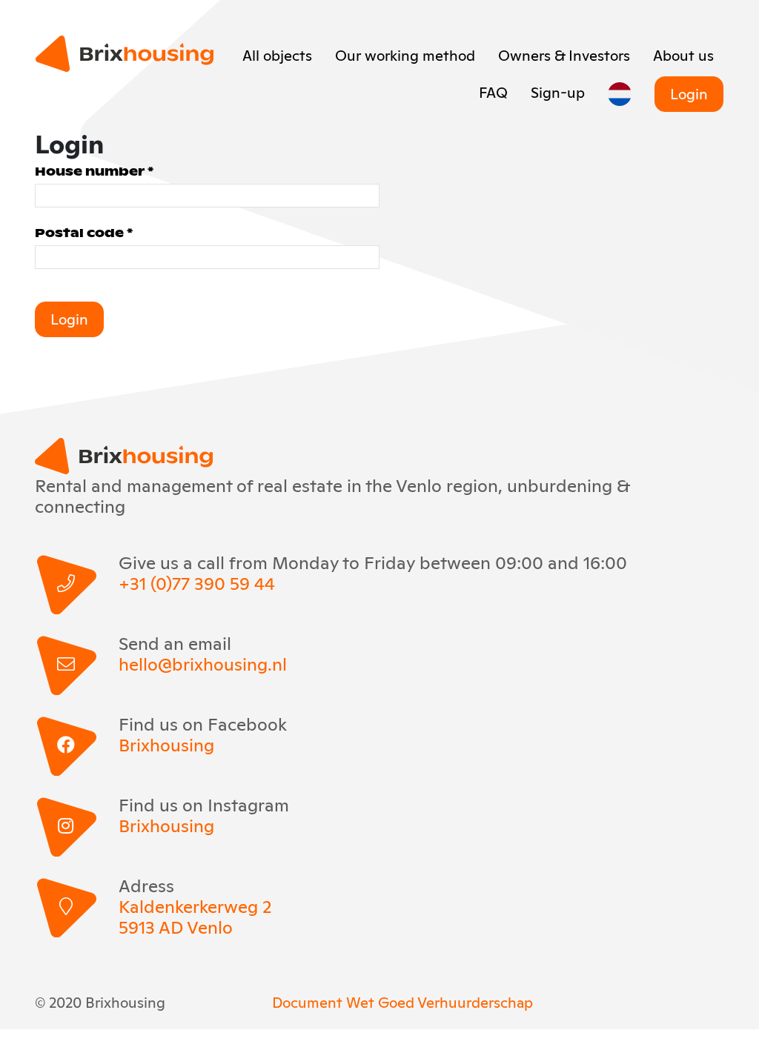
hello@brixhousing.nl (203, 663)
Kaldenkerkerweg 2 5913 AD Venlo (195, 916)
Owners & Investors (564, 54)
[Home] (124, 54)
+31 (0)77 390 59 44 (197, 582)
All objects (277, 54)
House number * (94, 171)
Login (689, 92)
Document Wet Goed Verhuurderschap (402, 1001)
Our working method (405, 54)
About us (683, 54)
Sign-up (558, 91)
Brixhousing (166, 744)
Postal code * (84, 232)
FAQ (493, 91)
